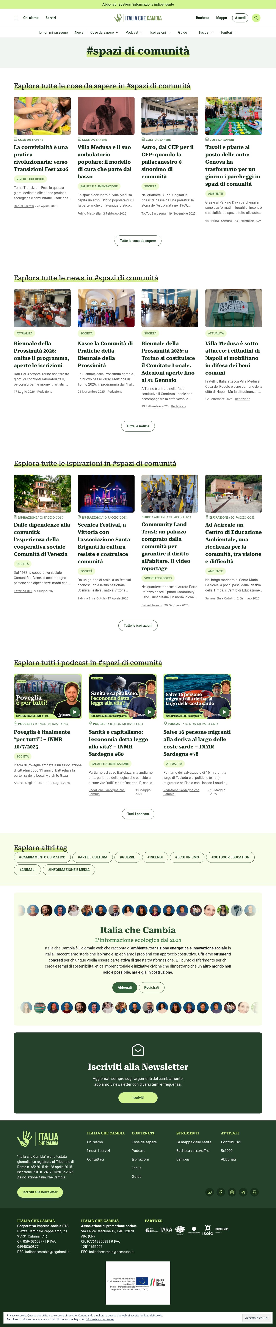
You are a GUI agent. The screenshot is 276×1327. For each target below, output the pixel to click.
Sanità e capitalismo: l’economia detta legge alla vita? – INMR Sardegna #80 (118, 743)
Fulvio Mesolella (89, 213)
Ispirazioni (140, 1159)
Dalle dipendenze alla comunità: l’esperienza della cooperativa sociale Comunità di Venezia (42, 539)
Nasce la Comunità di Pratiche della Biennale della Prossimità (105, 354)
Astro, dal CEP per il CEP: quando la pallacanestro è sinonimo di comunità (167, 162)
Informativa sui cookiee (100, 1319)
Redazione (44, 391)
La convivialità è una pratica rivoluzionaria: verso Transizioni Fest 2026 (41, 158)
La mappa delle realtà (193, 1142)
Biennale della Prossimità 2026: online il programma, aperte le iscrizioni (41, 354)
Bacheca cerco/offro (192, 1150)
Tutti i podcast (138, 814)
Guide (136, 1176)
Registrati (151, 987)
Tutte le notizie (138, 426)
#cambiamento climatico (42, 857)
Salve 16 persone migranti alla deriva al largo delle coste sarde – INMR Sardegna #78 (197, 743)
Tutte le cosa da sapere (138, 241)
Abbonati (125, 987)
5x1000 (226, 1150)
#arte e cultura (92, 857)
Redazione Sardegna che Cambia (107, 792)
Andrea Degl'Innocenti (30, 783)
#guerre (127, 857)
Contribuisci (231, 1142)
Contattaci (95, 1159)
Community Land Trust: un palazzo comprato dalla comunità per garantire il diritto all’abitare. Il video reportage (165, 546)
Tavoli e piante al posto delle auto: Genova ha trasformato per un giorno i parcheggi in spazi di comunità (232, 165)
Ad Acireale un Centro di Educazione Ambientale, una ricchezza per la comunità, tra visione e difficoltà (233, 543)
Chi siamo (95, 1142)
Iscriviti (138, 1098)
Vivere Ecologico (30, 179)
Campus (183, 1159)
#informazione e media (69, 870)
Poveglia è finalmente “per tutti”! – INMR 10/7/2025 (42, 739)
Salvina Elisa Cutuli (91, 598)
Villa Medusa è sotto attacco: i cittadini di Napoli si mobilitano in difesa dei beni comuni (232, 358)
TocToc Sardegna (153, 213)
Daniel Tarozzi (24, 206)
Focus (136, 1167)
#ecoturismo (187, 857)
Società (150, 186)
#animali (27, 870)
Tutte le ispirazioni (138, 625)
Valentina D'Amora (218, 221)
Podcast (138, 1150)
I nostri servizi (98, 1150)
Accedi (240, 18)
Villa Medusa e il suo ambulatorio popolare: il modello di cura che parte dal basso (105, 162)
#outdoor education (230, 857)
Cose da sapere (144, 1142)
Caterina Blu (23, 591)
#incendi (155, 857)
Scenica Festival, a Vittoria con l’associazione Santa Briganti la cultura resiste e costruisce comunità (104, 543)
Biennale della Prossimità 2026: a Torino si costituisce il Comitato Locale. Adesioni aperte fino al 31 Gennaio (168, 361)
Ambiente (215, 193)
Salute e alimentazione (99, 186)
